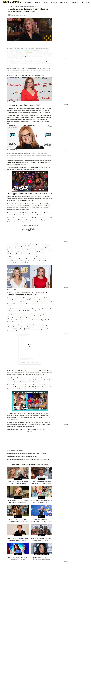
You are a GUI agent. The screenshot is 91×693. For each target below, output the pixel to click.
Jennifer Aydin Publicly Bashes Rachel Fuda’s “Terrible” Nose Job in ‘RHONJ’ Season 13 (28, 459)
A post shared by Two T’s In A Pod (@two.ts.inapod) (30, 362)
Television (37, 2)
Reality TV (17, 6)
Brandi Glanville (42, 196)
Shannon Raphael (17, 14)
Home (8, 6)
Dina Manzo (29, 52)
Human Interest (64, 2)
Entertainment (28, 2)
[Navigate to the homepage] (12, 2)
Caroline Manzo (43, 48)
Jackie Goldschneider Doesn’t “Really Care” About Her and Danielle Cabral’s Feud (26, 453)
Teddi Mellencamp (34, 316)
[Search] (80, 2)
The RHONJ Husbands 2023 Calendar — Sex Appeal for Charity (22, 456)
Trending (45, 2)
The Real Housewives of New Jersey (31, 6)
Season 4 (25, 301)
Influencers (54, 2)
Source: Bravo (10, 42)
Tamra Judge (23, 316)
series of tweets (22, 250)
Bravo (21, 6)
